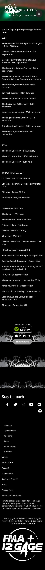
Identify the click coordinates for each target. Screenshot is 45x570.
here (4, 32)
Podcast (5, 468)
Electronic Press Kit (10, 479)
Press (6, 441)
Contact (8, 451)
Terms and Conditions (11, 495)
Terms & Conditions (33, 521)
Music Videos (10, 446)
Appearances (10, 430)
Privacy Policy (8, 490)
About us (8, 425)
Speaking (8, 436)
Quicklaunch (22, 523)
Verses (5, 457)
